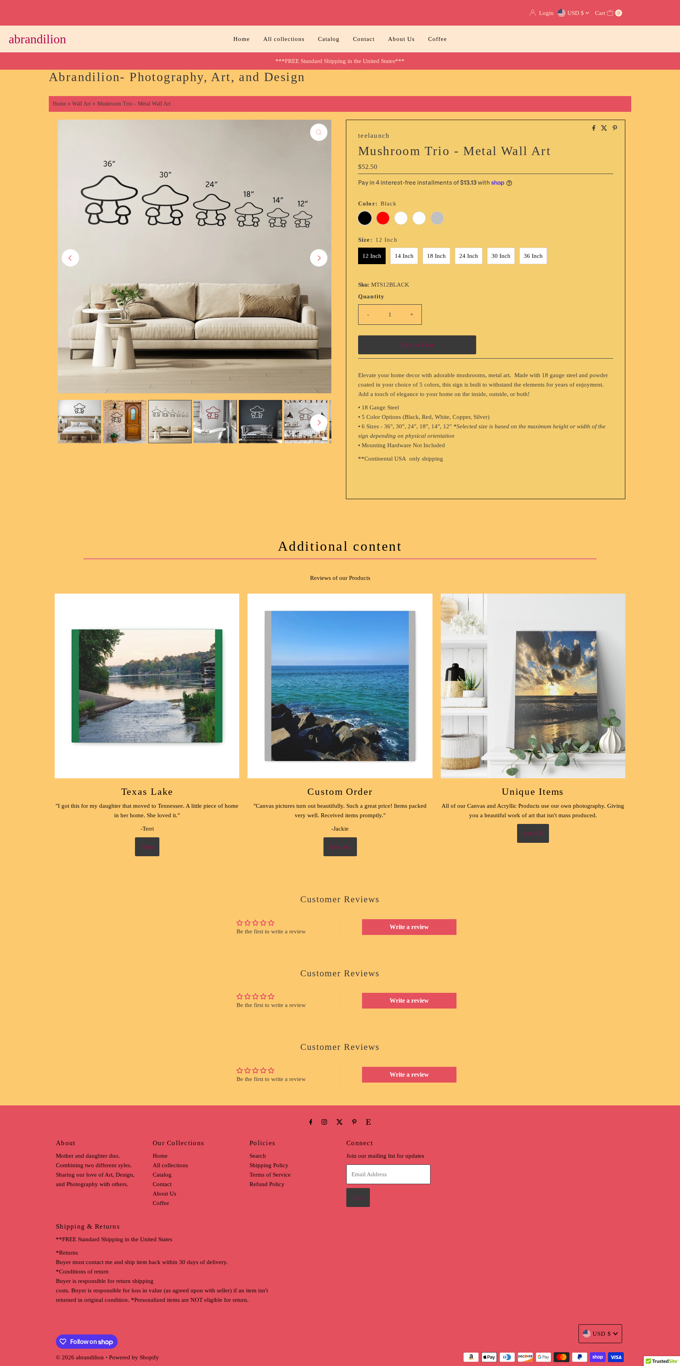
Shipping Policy (268, 1165)
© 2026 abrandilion (80, 1357)
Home (241, 39)
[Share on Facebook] (594, 128)
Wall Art (81, 104)
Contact (364, 39)
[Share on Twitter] (605, 128)
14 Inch (404, 256)
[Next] (318, 258)
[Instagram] (324, 1122)
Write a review (409, 927)
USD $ (576, 13)
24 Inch (468, 256)
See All (533, 833)
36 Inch (533, 256)
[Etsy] (368, 1122)
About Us (401, 39)
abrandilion (37, 39)
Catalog (329, 39)
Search (257, 1156)
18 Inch (436, 256)
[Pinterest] (354, 1122)
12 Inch (371, 256)
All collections (284, 39)
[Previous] (70, 258)
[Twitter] (339, 1122)
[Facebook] (310, 1122)
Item (147, 847)
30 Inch (501, 256)
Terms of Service (270, 1175)
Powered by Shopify (134, 1357)
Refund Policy (267, 1184)
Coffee (437, 39)
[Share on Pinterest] (615, 128)
